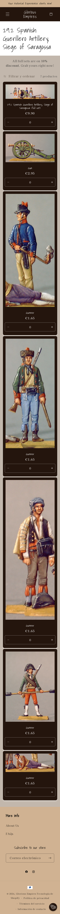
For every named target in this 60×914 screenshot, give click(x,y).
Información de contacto (32, 908)
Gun (30, 168)
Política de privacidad (36, 898)
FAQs (9, 834)
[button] (7, 14)
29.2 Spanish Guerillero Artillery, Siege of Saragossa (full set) (30, 106)
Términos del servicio (32, 903)
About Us (12, 825)
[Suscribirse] (50, 858)
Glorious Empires (26, 893)
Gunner (30, 313)
